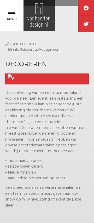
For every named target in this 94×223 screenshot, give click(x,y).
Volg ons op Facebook (86, 8)
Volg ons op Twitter (86, 24)
